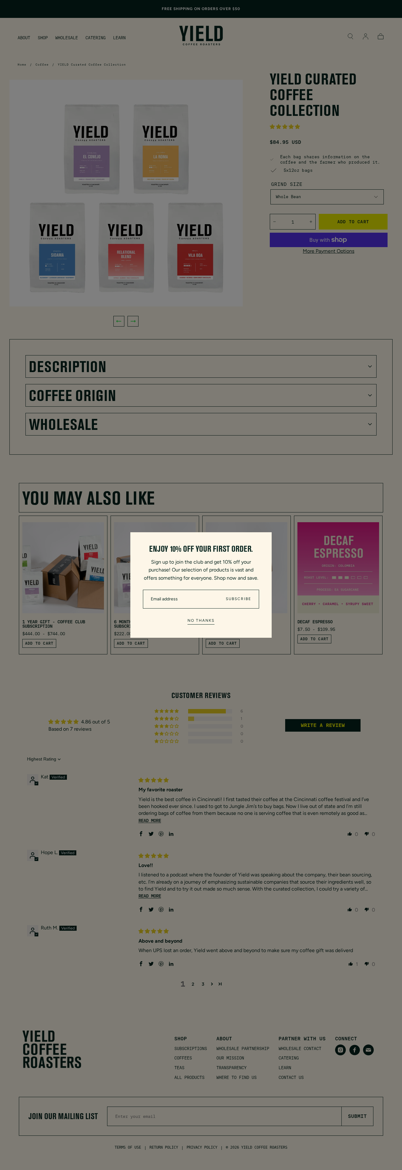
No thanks (201, 620)
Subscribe (238, 599)
